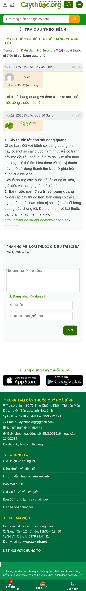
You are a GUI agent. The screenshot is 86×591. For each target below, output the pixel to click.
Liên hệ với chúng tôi (18, 507)
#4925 (76, 115)
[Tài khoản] (5, 4)
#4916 (76, 67)
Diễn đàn (28, 50)
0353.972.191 (51, 416)
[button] (12, 4)
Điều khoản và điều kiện (20, 468)
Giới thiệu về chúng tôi (19, 461)
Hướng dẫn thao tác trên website (26, 476)
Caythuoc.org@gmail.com (35, 422)
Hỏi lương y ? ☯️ (50, 50)
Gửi (70, 330)
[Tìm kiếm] (74, 19)
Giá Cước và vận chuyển (21, 492)
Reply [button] (8, 67)
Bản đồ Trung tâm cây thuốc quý (26, 499)
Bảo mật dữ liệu (14, 484)
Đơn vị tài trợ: (25, 541)
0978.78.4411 (28, 416)
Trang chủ (10, 50)
